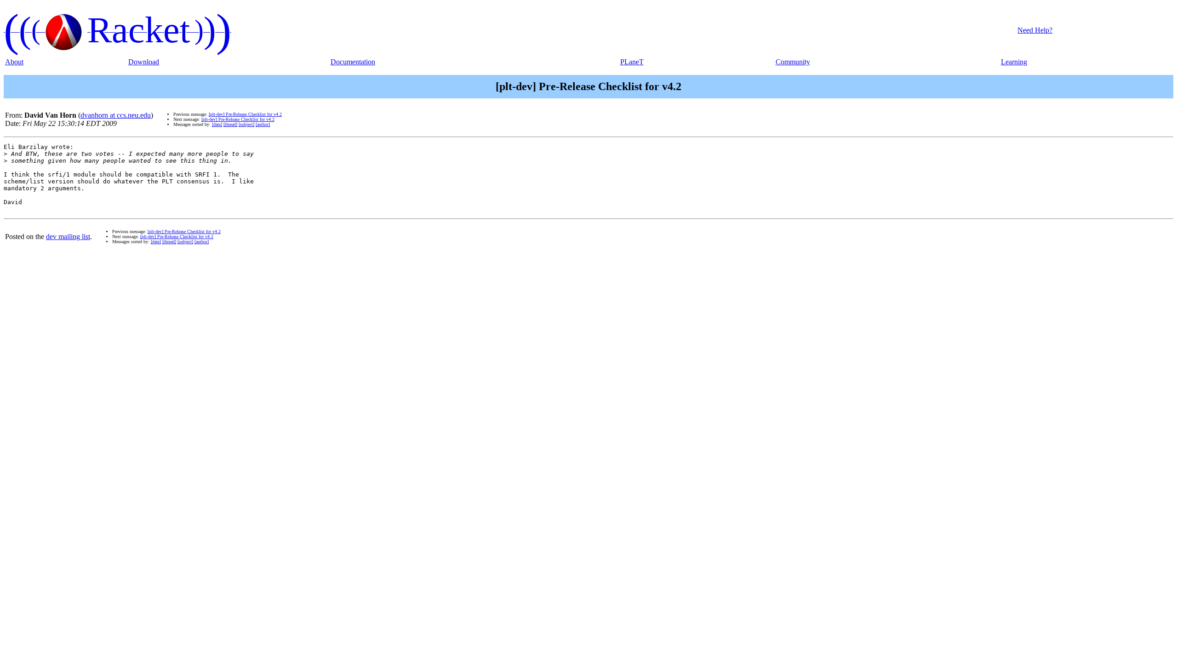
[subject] (246, 124)
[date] (217, 124)
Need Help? (1034, 30)
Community (793, 62)
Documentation (353, 62)
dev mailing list (68, 236)
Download (143, 62)
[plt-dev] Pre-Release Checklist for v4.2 (245, 114)
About (14, 62)
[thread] (230, 124)
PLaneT (632, 62)
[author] (263, 124)
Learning (1014, 62)
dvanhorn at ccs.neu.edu (115, 115)
